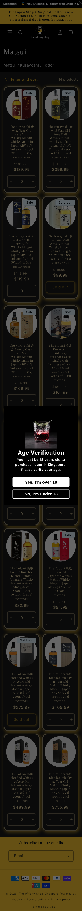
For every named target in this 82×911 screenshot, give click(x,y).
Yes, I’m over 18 (41, 482)
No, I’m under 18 (41, 493)
